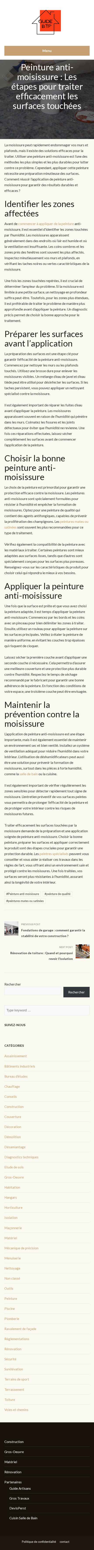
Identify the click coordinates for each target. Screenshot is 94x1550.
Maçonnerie (13, 1228)
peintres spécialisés (54, 854)
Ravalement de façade (20, 1329)
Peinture (10, 1298)
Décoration (12, 1127)
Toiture (9, 1400)
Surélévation (13, 1369)
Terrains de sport (16, 1379)
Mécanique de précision (21, 1248)
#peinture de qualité (57, 894)
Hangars (10, 1197)
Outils (8, 1288)
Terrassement (14, 1389)
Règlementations (16, 1339)
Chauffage (12, 1086)
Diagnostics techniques (21, 1157)
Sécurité (10, 1359)
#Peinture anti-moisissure (22, 894)
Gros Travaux (19, 1498)
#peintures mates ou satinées (25, 901)
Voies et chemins (16, 1410)
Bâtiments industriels (19, 1066)
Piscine (9, 1309)
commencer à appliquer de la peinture (46, 223)
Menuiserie (12, 1258)
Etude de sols (14, 1167)
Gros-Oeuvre (14, 1177)
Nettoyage (12, 1268)
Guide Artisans (20, 1488)
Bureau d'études (16, 1076)
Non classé (12, 1278)
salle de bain (28, 774)
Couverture (12, 1117)
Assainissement (15, 1056)
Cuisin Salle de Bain (23, 1518)
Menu (47, 50)
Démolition (12, 1137)
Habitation (12, 1187)
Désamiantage (15, 1147)
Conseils (10, 1096)
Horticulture (13, 1207)
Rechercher (12, 984)
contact (64, 1541)
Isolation (10, 1218)
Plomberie (11, 1319)
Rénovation (12, 1349)
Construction (14, 1107)
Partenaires (13, 1482)
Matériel (10, 1238)
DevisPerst (17, 1508)
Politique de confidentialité (39, 1541)
